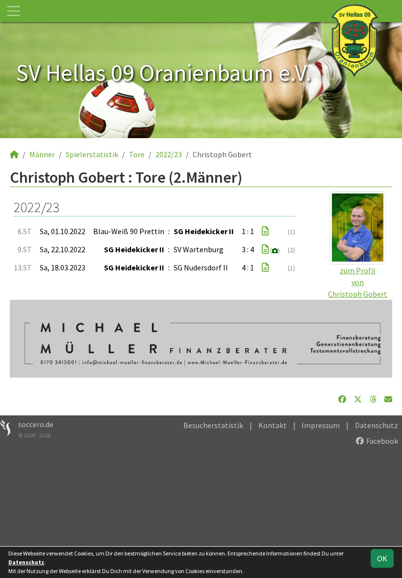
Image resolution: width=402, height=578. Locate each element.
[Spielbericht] (265, 231)
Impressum (321, 425)
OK (382, 558)
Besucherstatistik (213, 425)
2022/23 (168, 154)
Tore (137, 154)
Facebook (381, 441)
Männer (42, 154)
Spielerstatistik (92, 154)
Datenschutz (376, 425)
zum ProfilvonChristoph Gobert (357, 282)
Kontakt (272, 425)
